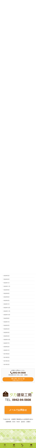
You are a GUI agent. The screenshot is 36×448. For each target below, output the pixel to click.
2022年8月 (6, 318)
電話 (22, 446)
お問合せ (31, 446)
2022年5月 (6, 325)
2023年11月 (7, 286)
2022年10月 (7, 314)
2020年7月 (6, 343)
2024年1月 (6, 283)
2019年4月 (6, 361)
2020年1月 (6, 350)
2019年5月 (6, 357)
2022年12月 (7, 307)
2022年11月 (7, 311)
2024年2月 (6, 279)
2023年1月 (6, 304)
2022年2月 (6, 336)
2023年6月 (6, 297)
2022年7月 (6, 322)
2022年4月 (6, 329)
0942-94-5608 (21, 399)
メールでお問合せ (18, 409)
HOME (14, 446)
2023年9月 (6, 290)
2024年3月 (6, 275)
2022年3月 (6, 332)
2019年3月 (6, 364)
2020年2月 (6, 346)
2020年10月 (7, 339)
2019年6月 (6, 354)
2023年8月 (6, 293)
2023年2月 (6, 300)
